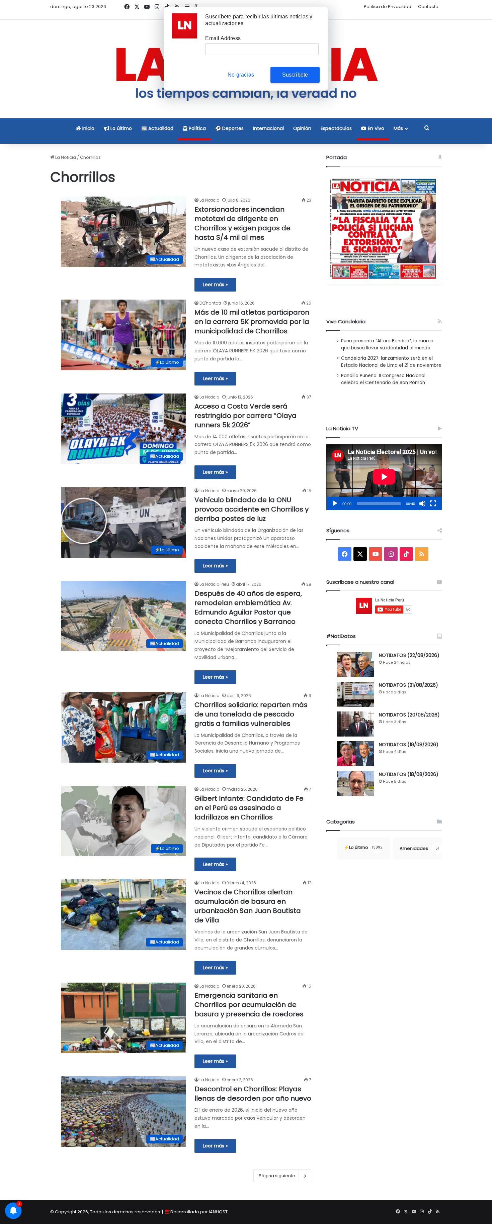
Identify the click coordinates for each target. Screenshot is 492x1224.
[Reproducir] (335, 503)
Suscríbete (295, 75)
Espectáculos (336, 128)
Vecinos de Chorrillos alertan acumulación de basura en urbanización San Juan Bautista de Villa (247, 906)
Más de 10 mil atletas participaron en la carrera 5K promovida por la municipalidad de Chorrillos (251, 322)
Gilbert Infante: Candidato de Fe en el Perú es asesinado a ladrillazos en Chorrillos (249, 808)
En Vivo (375, 128)
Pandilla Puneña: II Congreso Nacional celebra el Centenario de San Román (383, 379)
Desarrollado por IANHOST (199, 1212)
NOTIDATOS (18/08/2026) (408, 774)
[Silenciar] (422, 503)
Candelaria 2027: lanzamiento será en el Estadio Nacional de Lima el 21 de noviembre (391, 361)
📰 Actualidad (157, 128)
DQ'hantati (210, 303)
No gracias (241, 75)
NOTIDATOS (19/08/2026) (408, 744)
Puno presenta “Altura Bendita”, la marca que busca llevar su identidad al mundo (387, 344)
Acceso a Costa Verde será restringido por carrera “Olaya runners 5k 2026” (245, 416)
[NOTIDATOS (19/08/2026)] (355, 753)
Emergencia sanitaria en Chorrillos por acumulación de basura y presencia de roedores (249, 1005)
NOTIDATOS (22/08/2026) (409, 655)
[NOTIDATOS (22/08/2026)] (355, 664)
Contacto (428, 6)
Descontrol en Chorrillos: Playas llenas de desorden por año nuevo (252, 1093)
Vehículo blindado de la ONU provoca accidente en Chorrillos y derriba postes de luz (251, 509)
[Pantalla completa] (433, 503)
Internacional (268, 128)
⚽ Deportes (229, 128)
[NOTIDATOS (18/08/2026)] (355, 783)
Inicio (87, 128)
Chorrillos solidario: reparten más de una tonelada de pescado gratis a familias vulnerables (251, 714)
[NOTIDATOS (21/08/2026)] (355, 694)
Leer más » (215, 284)
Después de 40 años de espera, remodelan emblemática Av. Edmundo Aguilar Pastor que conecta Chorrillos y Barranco (248, 607)
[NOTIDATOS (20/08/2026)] (355, 724)
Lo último (120, 128)
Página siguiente (277, 1176)
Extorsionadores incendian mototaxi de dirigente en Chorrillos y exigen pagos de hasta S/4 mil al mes (242, 223)
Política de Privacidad (387, 6)
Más (398, 128)
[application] (384, 477)
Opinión (302, 128)
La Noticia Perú (214, 584)
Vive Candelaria (345, 321)
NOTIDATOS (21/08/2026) (408, 685)
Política (196, 128)
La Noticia (65, 157)
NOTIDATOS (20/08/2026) (409, 714)
